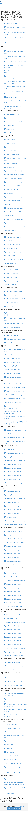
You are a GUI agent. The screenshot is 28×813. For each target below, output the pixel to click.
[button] (1, 1)
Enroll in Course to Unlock (14, 808)
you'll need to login (20, 806)
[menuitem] (1, 3)
